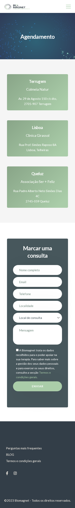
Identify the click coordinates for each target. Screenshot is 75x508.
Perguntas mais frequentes (24, 448)
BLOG (10, 454)
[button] (37, 98)
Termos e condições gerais (23, 461)
